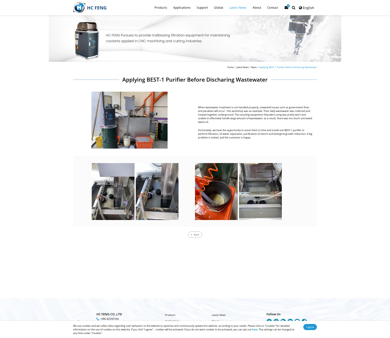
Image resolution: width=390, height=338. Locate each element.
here (254, 329)
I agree (310, 327)
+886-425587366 (109, 318)
